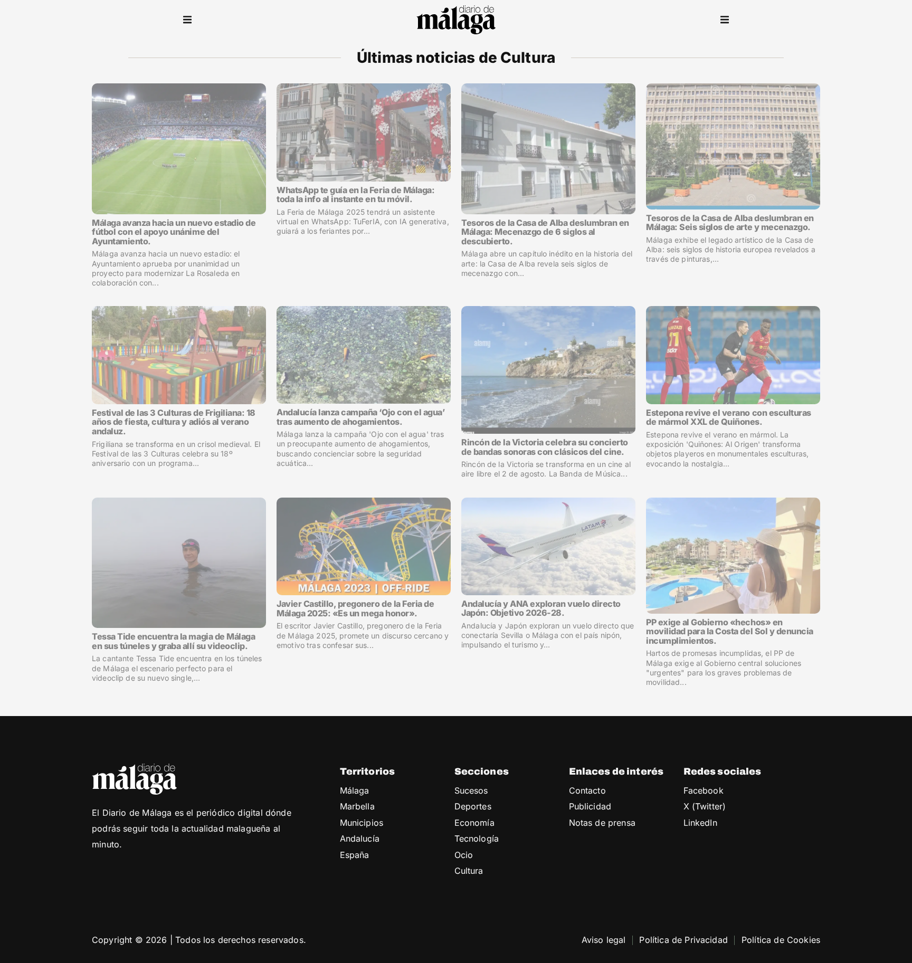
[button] (187, 20)
